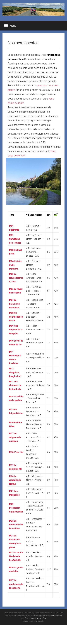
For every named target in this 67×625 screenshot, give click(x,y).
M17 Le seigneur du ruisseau (15, 437)
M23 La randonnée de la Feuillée (16, 525)
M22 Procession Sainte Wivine (16, 508)
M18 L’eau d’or (16, 452)
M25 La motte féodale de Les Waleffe (16, 556)
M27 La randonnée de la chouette (16, 584)
